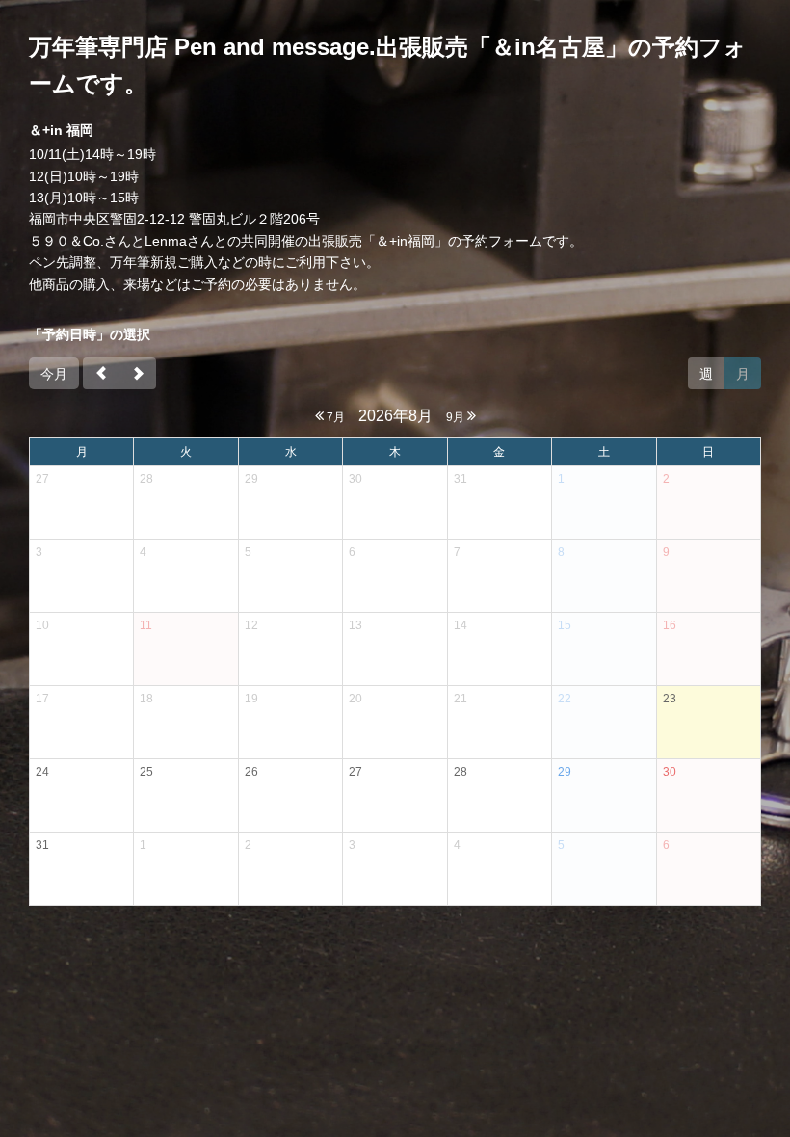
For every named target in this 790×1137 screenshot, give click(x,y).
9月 (456, 417)
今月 (53, 374)
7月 (334, 417)
